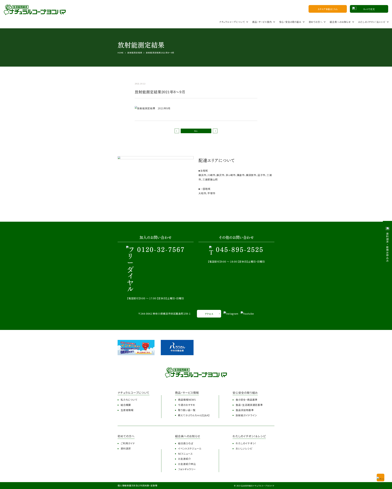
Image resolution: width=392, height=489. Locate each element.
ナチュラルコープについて (232, 21)
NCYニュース (185, 453)
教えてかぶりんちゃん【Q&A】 (193, 415)
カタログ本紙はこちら (328, 9)
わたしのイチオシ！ (246, 443)
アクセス (209, 314)
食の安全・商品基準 (246, 399)
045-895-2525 (240, 250)
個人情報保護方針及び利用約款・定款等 (137, 485)
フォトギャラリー (187, 469)
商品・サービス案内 (262, 21)
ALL (196, 130)
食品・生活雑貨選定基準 (249, 405)
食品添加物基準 (245, 410)
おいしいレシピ (244, 448)
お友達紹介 (184, 459)
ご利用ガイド (128, 443)
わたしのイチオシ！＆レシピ (371, 21)
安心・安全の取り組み (290, 21)
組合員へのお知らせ (340, 21)
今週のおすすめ (186, 405)
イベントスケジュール (190, 448)
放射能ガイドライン (246, 415)
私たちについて (129, 399)
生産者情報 (127, 410)
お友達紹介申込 (187, 464)
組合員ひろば (185, 443)
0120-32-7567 (161, 250)
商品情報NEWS (187, 399)
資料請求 (126, 448)
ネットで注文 (369, 9)
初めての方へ (315, 21)
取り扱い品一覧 (187, 410)
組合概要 (126, 405)
